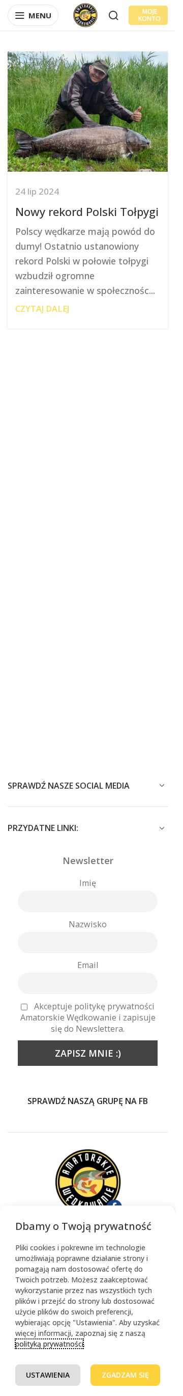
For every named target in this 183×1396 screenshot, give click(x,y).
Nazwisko (88, 924)
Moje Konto (149, 15)
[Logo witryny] (85, 14)
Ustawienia (48, 1375)
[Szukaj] (113, 15)
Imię (87, 883)
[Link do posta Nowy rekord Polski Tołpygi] (88, 111)
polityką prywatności (49, 1344)
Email (87, 965)
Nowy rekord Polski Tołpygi (87, 211)
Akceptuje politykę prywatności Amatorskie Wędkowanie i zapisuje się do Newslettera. (88, 1017)
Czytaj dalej (42, 308)
